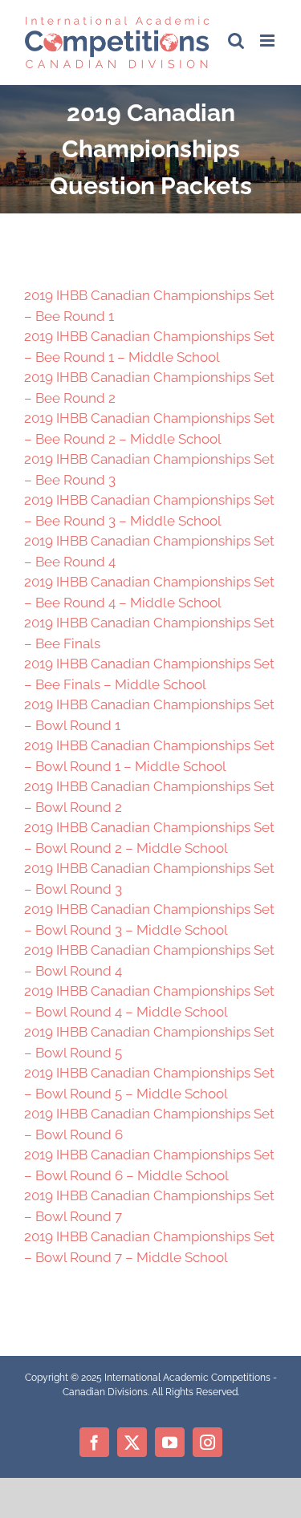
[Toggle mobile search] (236, 40)
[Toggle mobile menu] (268, 40)
